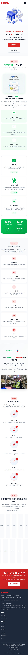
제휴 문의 (3, 629)
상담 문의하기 (15, 584)
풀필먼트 (2, 626)
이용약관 (10, 649)
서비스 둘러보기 (14, 50)
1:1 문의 (2, 638)
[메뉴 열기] (25, 3)
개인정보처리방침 (16, 649)
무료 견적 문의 (14, 45)
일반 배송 (3, 615)
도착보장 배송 (3, 618)
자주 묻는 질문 (4, 635)
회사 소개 (3, 624)
